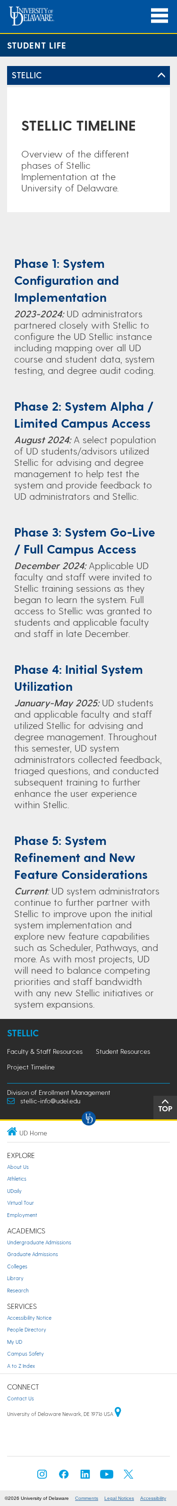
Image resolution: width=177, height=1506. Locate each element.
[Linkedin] (85, 1477)
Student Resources (123, 1051)
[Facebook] (63, 1477)
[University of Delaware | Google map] (118, 1414)
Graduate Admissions (32, 1254)
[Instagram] (42, 1477)
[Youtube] (106, 1477)
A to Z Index (21, 1366)
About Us (18, 1167)
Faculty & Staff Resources (45, 1051)
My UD (14, 1342)
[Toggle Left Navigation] (161, 75)
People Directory (26, 1329)
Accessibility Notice (29, 1318)
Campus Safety (25, 1353)
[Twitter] (128, 1477)
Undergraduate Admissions (39, 1242)
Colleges (17, 1266)
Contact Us (20, 1398)
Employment (22, 1215)
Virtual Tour (20, 1203)
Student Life (37, 45)
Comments (86, 1498)
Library (15, 1278)
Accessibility (153, 1498)
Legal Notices (119, 1498)
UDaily (14, 1191)
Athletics (16, 1178)
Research (18, 1290)
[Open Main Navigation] (159, 15)
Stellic (23, 1032)
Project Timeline (31, 1067)
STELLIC (27, 75)
